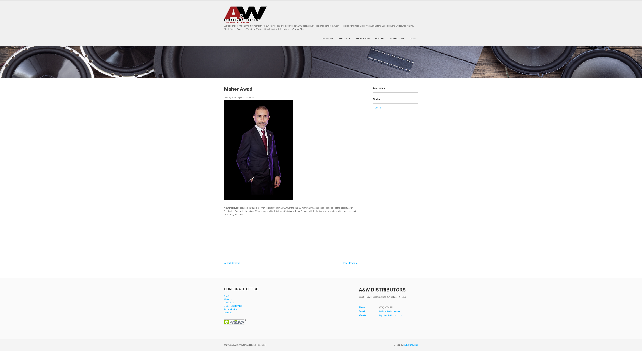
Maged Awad (350, 263)
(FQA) (412, 38)
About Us (327, 38)
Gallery (380, 38)
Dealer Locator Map (233, 306)
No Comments (247, 97)
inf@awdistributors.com (389, 311)
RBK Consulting (410, 345)
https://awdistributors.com (390, 315)
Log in (378, 108)
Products (344, 38)
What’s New (363, 38)
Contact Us (397, 38)
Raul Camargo (232, 263)
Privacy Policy (230, 309)
